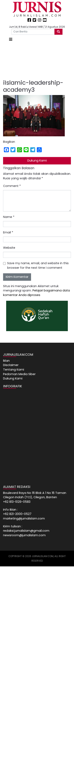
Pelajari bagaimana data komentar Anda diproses (36, 292)
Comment (12, 186)
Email (8, 232)
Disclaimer (10, 365)
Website (9, 248)
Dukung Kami (37, 160)
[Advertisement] (37, 60)
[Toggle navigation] (10, 39)
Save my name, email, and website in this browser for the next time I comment (38, 265)
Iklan (6, 361)
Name (8, 217)
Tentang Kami (13, 369)
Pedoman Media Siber (19, 374)
